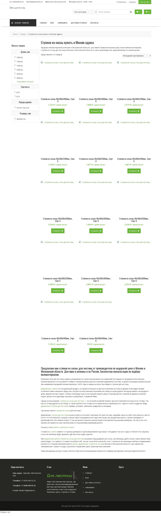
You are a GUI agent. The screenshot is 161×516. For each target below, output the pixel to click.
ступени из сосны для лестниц (72, 401)
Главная (43, 23)
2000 (20, 70)
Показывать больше (25, 81)
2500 (20, 74)
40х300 (21, 119)
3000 (20, 78)
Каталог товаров (22, 23)
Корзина (132, 2)
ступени (53, 432)
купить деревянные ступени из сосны (88, 444)
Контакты (94, 23)
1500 (20, 66)
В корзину (57, 111)
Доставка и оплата (79, 23)
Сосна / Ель (23, 108)
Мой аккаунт (145, 2)
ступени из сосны (63, 410)
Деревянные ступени (49, 389)
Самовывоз (62, 23)
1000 (20, 57)
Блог (52, 23)
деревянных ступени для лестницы (55, 406)
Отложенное (121, 2)
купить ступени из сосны (63, 427)
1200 (20, 61)
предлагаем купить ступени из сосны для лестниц (64, 439)
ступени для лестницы (60, 415)
